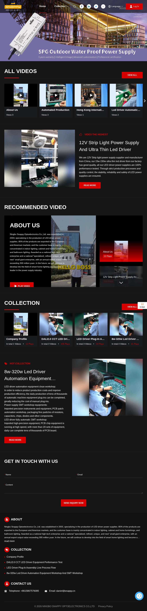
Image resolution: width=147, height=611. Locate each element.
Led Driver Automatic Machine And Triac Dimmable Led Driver (126, 110)
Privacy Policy (105, 606)
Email (79, 474)
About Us (12, 110)
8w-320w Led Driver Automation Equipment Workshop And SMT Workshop (126, 339)
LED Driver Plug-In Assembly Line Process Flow (91, 339)
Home (42, 6)
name (7, 474)
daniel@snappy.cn (65, 591)
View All (132, 75)
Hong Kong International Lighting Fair (91, 110)
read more (90, 185)
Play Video (23, 286)
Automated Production (55, 110)
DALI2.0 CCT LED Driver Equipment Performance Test (55, 339)
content (8, 485)
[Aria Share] (33, 102)
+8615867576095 (30, 591)
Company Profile (16, 339)
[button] (115, 6)
